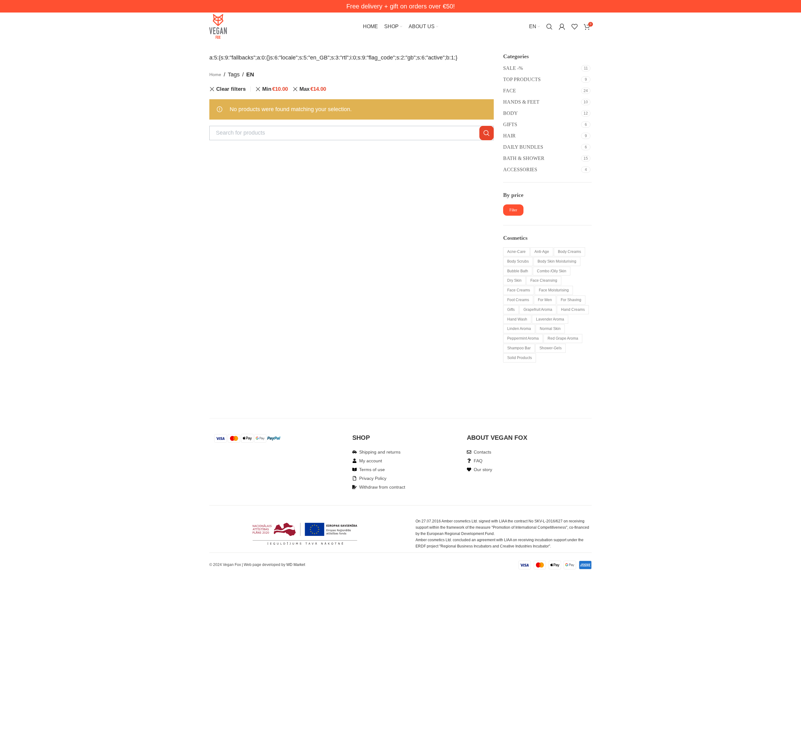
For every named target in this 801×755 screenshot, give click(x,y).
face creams (518, 290)
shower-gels (550, 348)
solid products (519, 358)
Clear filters (231, 89)
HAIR (509, 135)
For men (545, 300)
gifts (511, 309)
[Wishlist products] (574, 26)
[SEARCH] (486, 133)
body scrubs (518, 261)
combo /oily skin (551, 271)
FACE (509, 90)
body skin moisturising (557, 261)
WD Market (295, 564)
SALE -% (513, 68)
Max (312, 89)
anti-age (541, 251)
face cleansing (543, 280)
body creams (569, 251)
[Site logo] (218, 26)
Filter (513, 210)
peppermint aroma (523, 338)
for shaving (571, 300)
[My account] (562, 26)
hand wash (517, 319)
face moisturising (554, 290)
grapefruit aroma (537, 309)
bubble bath (517, 271)
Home (215, 74)
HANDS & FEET (521, 102)
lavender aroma (550, 319)
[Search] (549, 26)
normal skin (550, 328)
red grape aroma (563, 338)
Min (275, 89)
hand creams (573, 309)
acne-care (516, 251)
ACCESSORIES (520, 169)
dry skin (514, 280)
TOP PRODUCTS (522, 79)
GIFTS (510, 124)
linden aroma (519, 328)
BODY (510, 113)
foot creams (518, 300)
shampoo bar (519, 348)
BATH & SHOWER (523, 158)
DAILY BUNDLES (523, 147)
